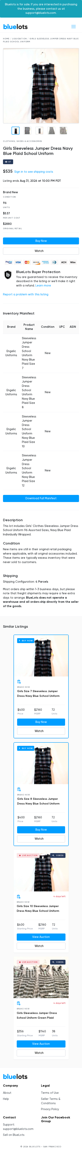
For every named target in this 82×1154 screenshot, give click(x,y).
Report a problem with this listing (25, 294)
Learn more (43, 285)
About (7, 1093)
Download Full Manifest (41, 498)
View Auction (41, 937)
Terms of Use (50, 1093)
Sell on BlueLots (13, 1135)
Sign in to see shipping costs (33, 171)
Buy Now (41, 241)
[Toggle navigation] (73, 26)
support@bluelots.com (18, 1129)
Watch (39, 251)
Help (6, 1099)
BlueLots (15, 26)
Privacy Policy (50, 1109)
